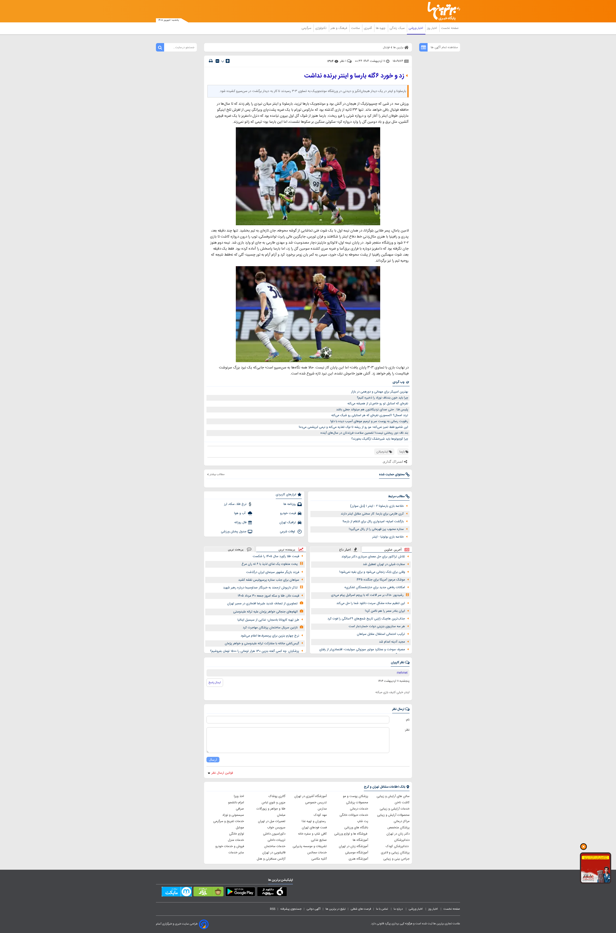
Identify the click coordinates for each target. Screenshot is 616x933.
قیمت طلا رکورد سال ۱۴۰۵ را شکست (276, 556)
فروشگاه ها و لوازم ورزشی (351, 833)
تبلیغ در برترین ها (336, 909)
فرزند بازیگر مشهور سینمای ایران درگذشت (272, 572)
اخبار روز (432, 28)
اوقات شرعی (288, 531)
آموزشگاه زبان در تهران (353, 846)
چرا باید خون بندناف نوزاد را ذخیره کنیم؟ (382, 397)
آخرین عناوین (393, 549)
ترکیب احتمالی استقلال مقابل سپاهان (381, 634)
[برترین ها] (442, 11)
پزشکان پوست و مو (355, 796)
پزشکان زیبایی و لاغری (395, 852)
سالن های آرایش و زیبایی (393, 796)
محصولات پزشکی (357, 802)
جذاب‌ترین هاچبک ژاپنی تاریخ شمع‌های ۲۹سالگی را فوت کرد (366, 618)
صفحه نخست (450, 28)
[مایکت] (177, 892)
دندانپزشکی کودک (398, 846)
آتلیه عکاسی (319, 859)
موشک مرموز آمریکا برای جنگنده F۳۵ (381, 579)
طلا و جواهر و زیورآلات (271, 808)
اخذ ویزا (239, 796)
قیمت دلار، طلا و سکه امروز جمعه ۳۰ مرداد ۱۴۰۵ (268, 595)
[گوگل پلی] (240, 892)
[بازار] (208, 892)
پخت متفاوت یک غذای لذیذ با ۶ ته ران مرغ (270, 564)
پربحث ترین (236, 549)
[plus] (227, 60)
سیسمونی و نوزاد (233, 815)
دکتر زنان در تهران (398, 833)
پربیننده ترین (286, 549)
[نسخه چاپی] (210, 61)
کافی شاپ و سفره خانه (312, 833)
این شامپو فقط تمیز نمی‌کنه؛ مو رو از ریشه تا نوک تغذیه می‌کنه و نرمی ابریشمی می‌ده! (353, 427)
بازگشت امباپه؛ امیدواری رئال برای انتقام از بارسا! (373, 521)
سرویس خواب (276, 827)
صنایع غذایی (319, 840)
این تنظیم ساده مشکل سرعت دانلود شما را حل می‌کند (370, 603)
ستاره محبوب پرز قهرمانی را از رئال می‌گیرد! (376, 529)
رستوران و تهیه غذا (314, 821)
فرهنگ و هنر (339, 28)
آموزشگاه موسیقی (356, 852)
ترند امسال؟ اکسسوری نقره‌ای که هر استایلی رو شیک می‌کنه (369, 415)
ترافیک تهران (287, 522)
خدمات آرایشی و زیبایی (395, 808)
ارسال (213, 759)
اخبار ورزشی (416, 28)
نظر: (407, 730)
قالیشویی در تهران (273, 852)
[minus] (217, 61)
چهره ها (381, 28)
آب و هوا (240, 513)
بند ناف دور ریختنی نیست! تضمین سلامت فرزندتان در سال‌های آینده (364, 433)
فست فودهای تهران (314, 827)
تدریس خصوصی (316, 802)
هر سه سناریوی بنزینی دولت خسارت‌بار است (377, 626)
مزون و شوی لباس (273, 802)
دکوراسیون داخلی (274, 833)
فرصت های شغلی (361, 909)
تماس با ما (382, 909)
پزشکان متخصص (398, 827)
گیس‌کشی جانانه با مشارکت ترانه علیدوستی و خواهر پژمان (262, 643)
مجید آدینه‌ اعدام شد (392, 641)
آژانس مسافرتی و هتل (271, 859)
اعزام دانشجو (236, 802)
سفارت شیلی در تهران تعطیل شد (384, 564)
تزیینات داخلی (276, 840)
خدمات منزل (236, 840)
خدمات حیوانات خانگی (354, 815)
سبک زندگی (397, 28)
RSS (272, 909)
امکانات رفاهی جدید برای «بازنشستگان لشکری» (374, 587)
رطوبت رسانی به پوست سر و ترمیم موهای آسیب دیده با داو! (369, 421)
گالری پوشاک (277, 796)
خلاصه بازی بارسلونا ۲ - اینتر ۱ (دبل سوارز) (377, 506)
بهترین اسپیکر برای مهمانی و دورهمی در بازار (379, 391)
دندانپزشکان (402, 840)
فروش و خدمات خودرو (229, 846)
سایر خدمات (236, 852)
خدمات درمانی (359, 808)
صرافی (240, 808)
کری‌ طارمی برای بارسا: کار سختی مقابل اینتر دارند (372, 513)
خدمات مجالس (317, 852)
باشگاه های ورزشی (356, 827)
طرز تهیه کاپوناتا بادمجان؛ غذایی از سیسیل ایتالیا (268, 620)
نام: (407, 719)
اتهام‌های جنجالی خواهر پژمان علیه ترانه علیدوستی (265, 611)
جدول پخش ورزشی (233, 531)
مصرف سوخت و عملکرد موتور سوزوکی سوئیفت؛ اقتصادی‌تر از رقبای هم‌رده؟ (362, 652)
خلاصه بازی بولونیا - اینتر (388, 536)
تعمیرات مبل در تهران (271, 821)
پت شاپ (362, 821)
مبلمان (281, 815)
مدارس (322, 808)
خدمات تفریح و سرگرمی (228, 821)
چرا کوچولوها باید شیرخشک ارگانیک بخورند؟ (379, 439)
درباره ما (399, 909)
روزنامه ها (289, 504)
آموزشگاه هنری (358, 859)
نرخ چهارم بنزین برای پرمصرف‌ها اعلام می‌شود (270, 635)
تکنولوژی (321, 28)
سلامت (356, 28)
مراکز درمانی (402, 821)
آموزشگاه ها (360, 840)
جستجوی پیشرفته (291, 909)
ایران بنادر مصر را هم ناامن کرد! (385, 611)
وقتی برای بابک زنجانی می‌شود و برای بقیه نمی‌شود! (372, 572)
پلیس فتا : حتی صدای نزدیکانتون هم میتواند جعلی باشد (372, 409)
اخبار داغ (345, 549)
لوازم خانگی (236, 833)
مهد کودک (320, 815)
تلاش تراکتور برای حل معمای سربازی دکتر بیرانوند (373, 556)
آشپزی (368, 28)
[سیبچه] (272, 892)
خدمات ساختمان (274, 846)
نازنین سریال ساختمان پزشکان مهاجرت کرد (270, 627)
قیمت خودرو (288, 513)
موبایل (240, 827)
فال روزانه (240, 522)
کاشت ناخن (402, 802)
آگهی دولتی (314, 909)
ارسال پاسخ (215, 682)
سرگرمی (307, 28)
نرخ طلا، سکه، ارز (235, 504)
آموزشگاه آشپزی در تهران (310, 796)
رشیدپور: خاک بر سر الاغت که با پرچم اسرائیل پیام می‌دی (367, 595)
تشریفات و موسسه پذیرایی (310, 846)
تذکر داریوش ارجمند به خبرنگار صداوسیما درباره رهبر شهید (260, 587)
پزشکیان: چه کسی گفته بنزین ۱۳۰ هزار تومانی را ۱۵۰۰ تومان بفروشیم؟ (254, 651)
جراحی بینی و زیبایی (396, 859)
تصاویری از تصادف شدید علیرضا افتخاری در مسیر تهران (262, 603)
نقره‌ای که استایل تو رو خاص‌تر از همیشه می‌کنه (377, 403)
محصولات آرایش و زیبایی (393, 815)
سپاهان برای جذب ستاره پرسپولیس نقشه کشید (268, 580)
